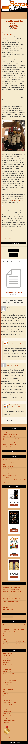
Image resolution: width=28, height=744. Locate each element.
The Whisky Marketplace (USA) (10, 704)
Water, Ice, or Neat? (7, 446)
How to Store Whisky (8, 609)
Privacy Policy (6, 739)
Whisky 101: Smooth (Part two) (10, 432)
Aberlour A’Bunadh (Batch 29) (10, 475)
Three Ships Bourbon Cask (9, 631)
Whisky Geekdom (7, 711)
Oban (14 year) (6, 464)
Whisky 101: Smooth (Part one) (10, 434)
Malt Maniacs (6, 687)
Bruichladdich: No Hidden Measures (12, 589)
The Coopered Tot (7, 700)
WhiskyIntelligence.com (9, 720)
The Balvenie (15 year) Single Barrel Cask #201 (14, 479)
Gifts (5, 238)
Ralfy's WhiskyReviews (8, 689)
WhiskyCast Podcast (8, 718)
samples (9, 238)
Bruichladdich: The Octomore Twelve (12, 587)
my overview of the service (17, 200)
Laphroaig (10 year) (7, 473)
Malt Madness (6, 684)
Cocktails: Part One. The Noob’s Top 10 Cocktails (12, 439)
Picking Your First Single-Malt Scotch (12, 442)
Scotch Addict (6, 693)
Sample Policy (6, 737)
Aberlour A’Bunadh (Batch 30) (10, 468)
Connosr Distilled (7, 667)
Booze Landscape (7, 660)
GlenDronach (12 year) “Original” (11, 462)
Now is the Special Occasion (10, 596)
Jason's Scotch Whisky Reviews (11, 678)
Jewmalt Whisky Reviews (9, 680)
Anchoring (5, 593)
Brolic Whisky (6, 662)
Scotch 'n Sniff (6, 691)
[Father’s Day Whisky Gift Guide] (14, 278)
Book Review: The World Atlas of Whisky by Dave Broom (13, 606)
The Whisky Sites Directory (9, 707)
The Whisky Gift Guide (8, 603)
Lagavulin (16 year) (7, 482)
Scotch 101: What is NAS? (9, 436)
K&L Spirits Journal (8, 682)
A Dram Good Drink (7, 653)
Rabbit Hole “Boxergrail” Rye (10, 627)
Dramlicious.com (7, 671)
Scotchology (6, 695)
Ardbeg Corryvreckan (8, 466)
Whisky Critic (6, 709)
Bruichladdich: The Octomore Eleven (12, 591)
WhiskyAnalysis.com (8, 715)
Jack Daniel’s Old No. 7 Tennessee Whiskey (13, 641)
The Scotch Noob (14, 26)
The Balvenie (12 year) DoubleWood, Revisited (14, 629)
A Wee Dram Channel (8, 655)
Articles (14, 27)
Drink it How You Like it (9, 673)
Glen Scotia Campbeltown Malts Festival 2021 (14, 643)
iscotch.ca (5, 675)
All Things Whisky (7, 658)
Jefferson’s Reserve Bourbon (10, 635)
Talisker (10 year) (7, 477)
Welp (4, 633)
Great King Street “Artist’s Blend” (11, 459)
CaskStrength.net (7, 664)
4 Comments (14, 28)
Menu (23, 10)
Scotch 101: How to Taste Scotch (10, 444)
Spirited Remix (6, 698)
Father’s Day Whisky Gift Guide (10, 601)
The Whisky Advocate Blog (9, 702)
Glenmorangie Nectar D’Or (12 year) (11, 471)
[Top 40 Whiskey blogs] (7, 735)
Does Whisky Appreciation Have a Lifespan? (14, 624)
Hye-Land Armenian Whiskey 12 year (12, 646)
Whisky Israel (6, 713)
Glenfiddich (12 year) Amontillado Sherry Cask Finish (14, 638)
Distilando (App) (7, 669)
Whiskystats (6, 722)
